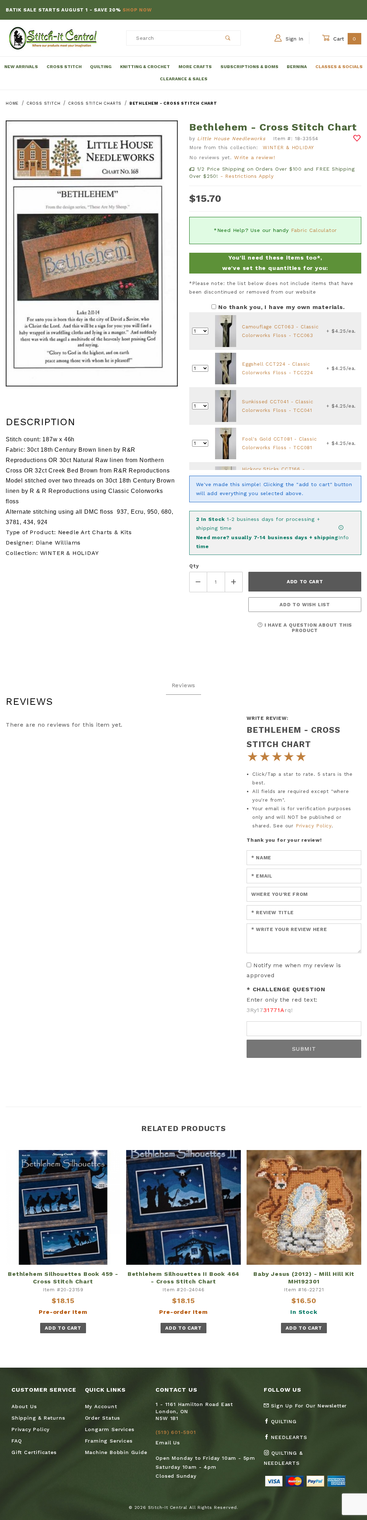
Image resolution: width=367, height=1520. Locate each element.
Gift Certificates (34, 1452)
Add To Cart (63, 1328)
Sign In (293, 39)
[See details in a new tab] (225, 330)
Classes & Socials (339, 66)
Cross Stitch (64, 66)
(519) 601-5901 (176, 1432)
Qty (194, 566)
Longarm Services (109, 1429)
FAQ (16, 1441)
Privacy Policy (314, 825)
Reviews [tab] (184, 685)
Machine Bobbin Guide (116, 1452)
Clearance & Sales (184, 78)
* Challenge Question (286, 989)
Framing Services (109, 1441)
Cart (344, 39)
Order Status (102, 1418)
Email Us (168, 1442)
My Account (101, 1406)
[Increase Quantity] (234, 582)
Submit (304, 1048)
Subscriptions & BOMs (249, 66)
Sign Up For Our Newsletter (308, 1406)
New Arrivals (21, 66)
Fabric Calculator (314, 230)
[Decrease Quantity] (198, 582)
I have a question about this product (307, 627)
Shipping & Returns (38, 1418)
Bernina (297, 66)
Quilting (100, 66)
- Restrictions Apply (247, 176)
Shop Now (137, 10)
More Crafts (195, 66)
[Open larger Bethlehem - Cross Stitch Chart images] (92, 258)
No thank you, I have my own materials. (281, 307)
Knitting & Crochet (145, 66)
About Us (24, 1406)
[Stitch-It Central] (53, 38)
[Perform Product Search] (228, 38)
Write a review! (254, 157)
